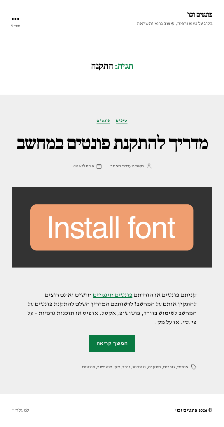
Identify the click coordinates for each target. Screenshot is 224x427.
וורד (126, 367)
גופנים (169, 367)
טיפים (121, 120)
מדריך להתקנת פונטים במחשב (112, 143)
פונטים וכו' (199, 14)
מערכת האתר (122, 166)
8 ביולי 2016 (83, 166)
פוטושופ (104, 367)
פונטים (103, 120)
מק (117, 367)
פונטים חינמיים (112, 295)
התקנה (154, 367)
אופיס (182, 367)
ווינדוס (139, 367)
